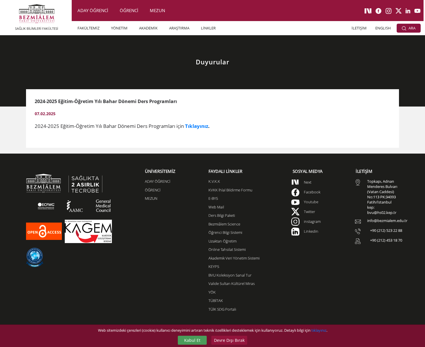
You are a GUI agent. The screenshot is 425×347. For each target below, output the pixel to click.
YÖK (212, 292)
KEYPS (213, 266)
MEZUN (157, 10)
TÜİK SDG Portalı (222, 309)
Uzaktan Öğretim (222, 241)
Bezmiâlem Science (224, 224)
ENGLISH (383, 28)
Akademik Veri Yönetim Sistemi (234, 258)
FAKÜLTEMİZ (88, 28)
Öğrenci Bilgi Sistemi (225, 232)
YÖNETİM (119, 28)
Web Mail (216, 207)
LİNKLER (208, 28)
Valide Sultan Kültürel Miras (231, 283)
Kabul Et (192, 340)
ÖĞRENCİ (129, 10)
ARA (411, 28)
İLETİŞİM (359, 28)
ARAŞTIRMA (179, 28)
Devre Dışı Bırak (229, 340)
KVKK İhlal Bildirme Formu (230, 190)
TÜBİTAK (215, 300)
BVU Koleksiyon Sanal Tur (230, 275)
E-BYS (213, 198)
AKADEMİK (148, 28)
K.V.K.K (214, 181)
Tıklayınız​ (196, 125)
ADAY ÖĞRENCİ (92, 10)
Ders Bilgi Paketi (221, 215)
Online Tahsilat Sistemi (227, 249)
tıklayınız (318, 330)
